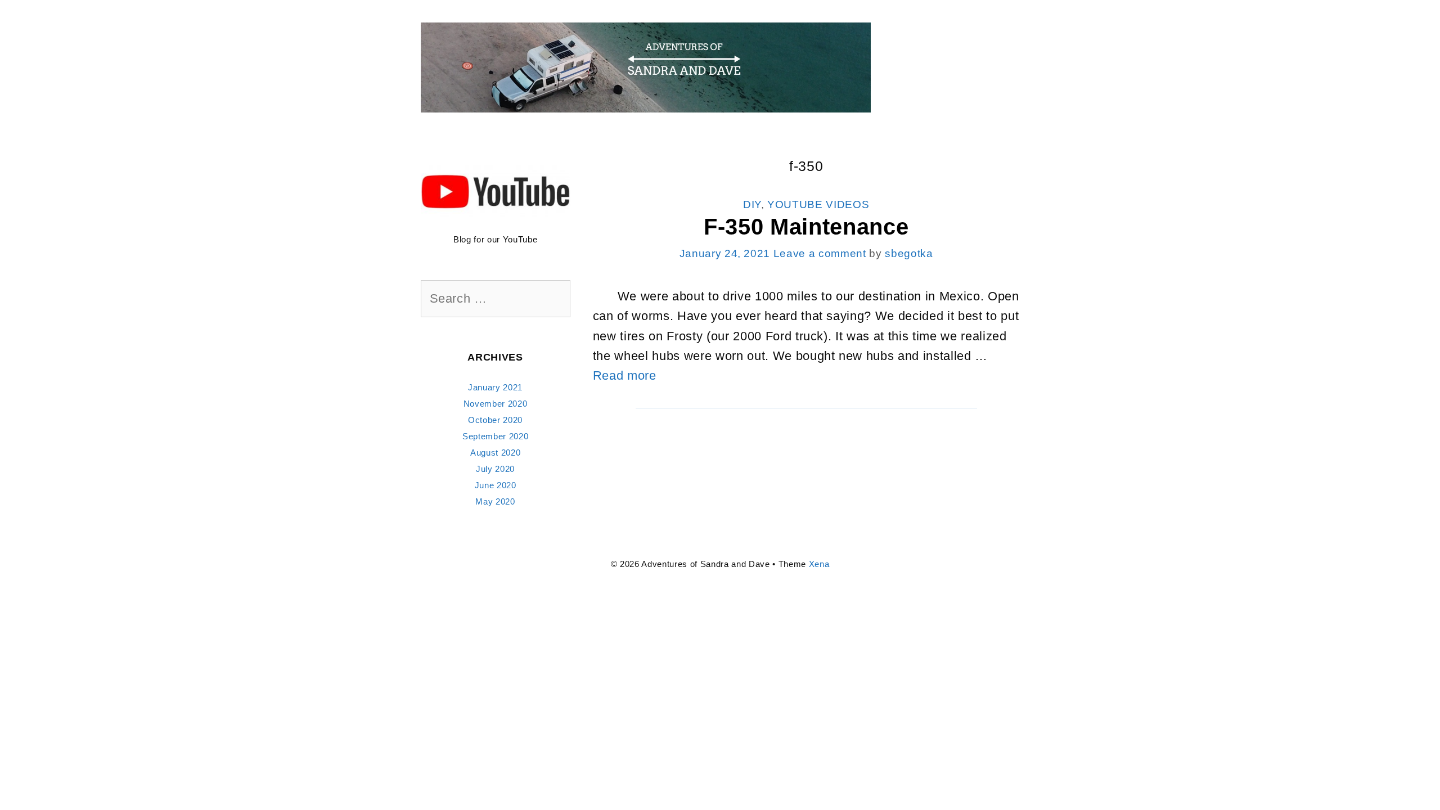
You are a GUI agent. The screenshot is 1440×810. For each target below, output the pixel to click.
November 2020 (496, 403)
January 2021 (495, 387)
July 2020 (495, 469)
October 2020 (495, 420)
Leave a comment (819, 253)
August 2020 (495, 452)
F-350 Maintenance (806, 226)
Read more (624, 375)
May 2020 (495, 501)
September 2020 (495, 436)
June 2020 (495, 485)
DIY (752, 204)
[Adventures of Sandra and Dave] (646, 67)
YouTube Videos (818, 204)
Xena (819, 564)
